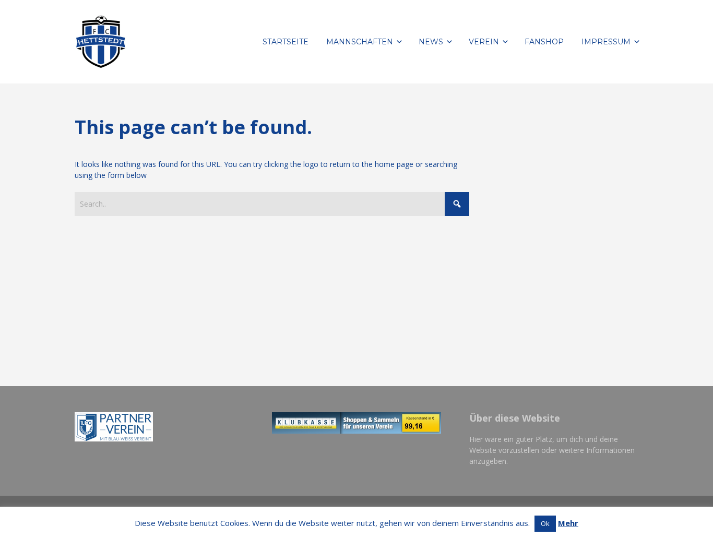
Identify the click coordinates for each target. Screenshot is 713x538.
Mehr (568, 523)
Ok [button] (545, 523)
